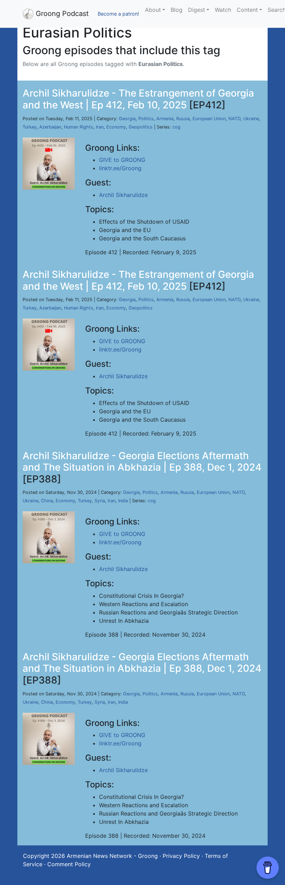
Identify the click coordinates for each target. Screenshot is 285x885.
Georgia (127, 118)
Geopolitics (141, 127)
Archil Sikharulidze (123, 194)
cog (176, 127)
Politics (146, 118)
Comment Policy (69, 864)
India (123, 500)
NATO (234, 118)
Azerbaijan (50, 127)
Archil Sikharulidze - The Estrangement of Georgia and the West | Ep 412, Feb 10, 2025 (138, 99)
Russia (183, 118)
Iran (100, 127)
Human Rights (78, 127)
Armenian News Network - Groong (112, 855)
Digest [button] (196, 9)
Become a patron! (118, 14)
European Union (209, 118)
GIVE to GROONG (122, 159)
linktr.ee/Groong (120, 168)
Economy (116, 127)
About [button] (153, 9)
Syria (100, 500)
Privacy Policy (181, 855)
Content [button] (247, 9)
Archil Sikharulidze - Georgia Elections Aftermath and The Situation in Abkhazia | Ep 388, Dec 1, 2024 (142, 461)
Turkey (29, 127)
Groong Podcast (61, 13)
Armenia (164, 118)
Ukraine (251, 118)
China (47, 500)
